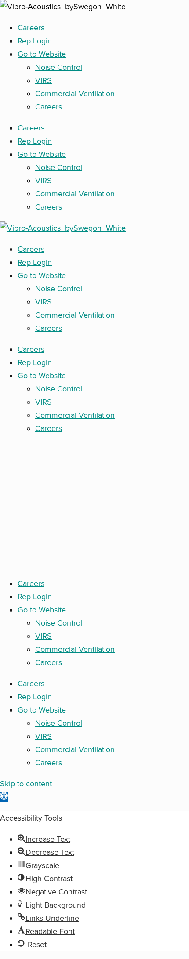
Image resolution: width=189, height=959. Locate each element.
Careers (31, 28)
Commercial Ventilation (75, 93)
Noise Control (58, 67)
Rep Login (35, 41)
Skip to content (26, 784)
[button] (4, 797)
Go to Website (42, 54)
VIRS (43, 80)
